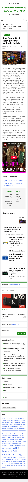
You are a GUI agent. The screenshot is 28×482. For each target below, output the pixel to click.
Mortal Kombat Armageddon (15, 430)
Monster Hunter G (5, 430)
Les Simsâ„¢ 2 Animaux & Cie (8, 424)
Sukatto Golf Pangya (6, 443)
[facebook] (10, 4)
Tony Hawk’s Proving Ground (16, 461)
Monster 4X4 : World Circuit (19, 428)
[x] (14, 4)
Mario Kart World (8, 426)
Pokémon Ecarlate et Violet (10, 433)
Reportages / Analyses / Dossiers (10, 312)
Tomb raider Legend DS (18, 459)
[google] (16, 4)
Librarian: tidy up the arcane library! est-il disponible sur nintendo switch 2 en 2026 (12, 229)
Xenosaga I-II (19, 465)
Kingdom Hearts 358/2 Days (13, 422)
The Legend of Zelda (13, 445)
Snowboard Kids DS (13, 439)
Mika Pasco (6, 46)
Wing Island (13, 465)
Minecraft (10, 428)
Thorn (3, 459)
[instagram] (12, 4)
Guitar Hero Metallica (19, 418)
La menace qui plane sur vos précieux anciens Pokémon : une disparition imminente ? (14, 350)
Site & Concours (8, 390)
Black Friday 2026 (15, 284)
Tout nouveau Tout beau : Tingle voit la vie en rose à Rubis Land (13, 463)
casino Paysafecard (13, 474)
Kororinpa (23, 422)
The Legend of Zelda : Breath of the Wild (11, 451)
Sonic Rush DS (10, 441)
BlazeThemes (13, 476)
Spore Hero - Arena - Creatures (19, 441)
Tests (5, 397)
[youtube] (18, 4)
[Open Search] (23, 19)
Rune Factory (21, 435)
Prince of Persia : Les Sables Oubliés (10, 435)
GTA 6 (12, 418)
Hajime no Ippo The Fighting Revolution (10, 420)
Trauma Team (7, 465)
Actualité (6, 34)
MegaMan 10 (5, 428)
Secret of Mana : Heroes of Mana (11, 437)
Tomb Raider (9, 459)
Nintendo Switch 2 (16, 324)
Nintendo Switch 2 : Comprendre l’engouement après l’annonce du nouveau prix (12, 370)
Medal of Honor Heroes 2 (17, 426)
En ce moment (5, 310)
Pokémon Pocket (20, 433)
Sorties (6, 394)
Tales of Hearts (14, 443)
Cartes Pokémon (6, 418)
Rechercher (5, 330)
